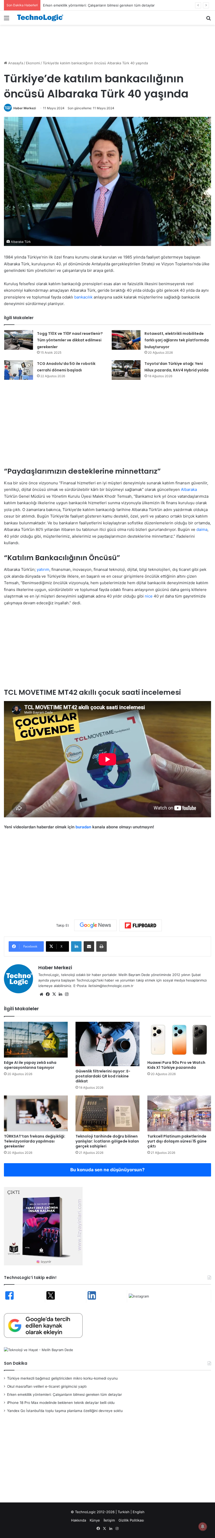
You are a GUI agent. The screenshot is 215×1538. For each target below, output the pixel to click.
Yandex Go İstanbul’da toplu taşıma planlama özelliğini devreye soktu (65, 1411)
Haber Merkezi (24, 108)
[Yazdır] (101, 946)
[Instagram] (66, 994)
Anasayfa (15, 63)
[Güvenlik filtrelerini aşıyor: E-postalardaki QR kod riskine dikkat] (107, 1044)
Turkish (124, 1512)
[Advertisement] (107, 42)
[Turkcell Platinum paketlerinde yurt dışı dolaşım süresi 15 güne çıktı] (179, 1113)
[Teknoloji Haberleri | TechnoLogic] (42, 17)
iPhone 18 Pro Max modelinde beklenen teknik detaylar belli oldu (61, 1403)
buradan (83, 826)
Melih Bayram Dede (135, 975)
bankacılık (83, 297)
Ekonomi (33, 63)
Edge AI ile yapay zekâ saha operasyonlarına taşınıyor (30, 1065)
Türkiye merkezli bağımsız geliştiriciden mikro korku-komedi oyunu (62, 1378)
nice (149, 596)
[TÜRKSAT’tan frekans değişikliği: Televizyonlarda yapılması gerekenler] (36, 1113)
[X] (54, 994)
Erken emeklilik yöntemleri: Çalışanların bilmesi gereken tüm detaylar (64, 1394)
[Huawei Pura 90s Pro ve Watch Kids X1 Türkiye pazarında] (179, 1040)
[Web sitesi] (41, 994)
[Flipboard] (140, 926)
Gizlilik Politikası (131, 1520)
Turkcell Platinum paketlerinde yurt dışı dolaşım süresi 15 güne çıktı (177, 1141)
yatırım (43, 569)
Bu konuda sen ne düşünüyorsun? (107, 1169)
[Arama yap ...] (208, 20)
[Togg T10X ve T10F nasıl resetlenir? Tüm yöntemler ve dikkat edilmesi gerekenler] (18, 340)
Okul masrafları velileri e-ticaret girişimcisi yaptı (47, 1386)
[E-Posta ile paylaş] (89, 946)
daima (201, 529)
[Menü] (6, 20)
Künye (95, 1520)
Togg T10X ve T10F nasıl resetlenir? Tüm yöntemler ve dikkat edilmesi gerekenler (70, 340)
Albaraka (189, 489)
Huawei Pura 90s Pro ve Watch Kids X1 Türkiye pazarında (176, 1065)
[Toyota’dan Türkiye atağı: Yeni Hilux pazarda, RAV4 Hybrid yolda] (126, 370)
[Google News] (95, 925)
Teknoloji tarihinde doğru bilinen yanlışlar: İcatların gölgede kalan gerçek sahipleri (107, 1141)
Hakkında (78, 1520)
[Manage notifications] (202, 1526)
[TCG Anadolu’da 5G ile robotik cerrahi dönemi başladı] (18, 370)
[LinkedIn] (76, 946)
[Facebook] (48, 994)
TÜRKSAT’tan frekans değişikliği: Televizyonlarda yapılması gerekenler (34, 1141)
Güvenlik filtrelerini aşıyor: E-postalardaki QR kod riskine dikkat (103, 1076)
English (138, 1512)
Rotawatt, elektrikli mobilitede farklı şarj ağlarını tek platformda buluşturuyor (176, 340)
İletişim (109, 1520)
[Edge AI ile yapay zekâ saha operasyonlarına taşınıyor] (36, 1040)
